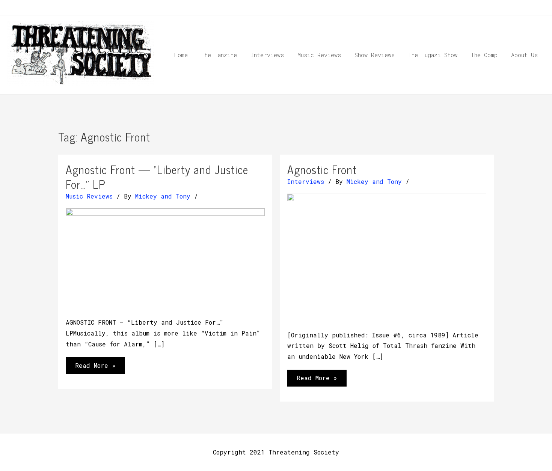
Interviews (305, 181)
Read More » (95, 367)
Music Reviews (89, 196)
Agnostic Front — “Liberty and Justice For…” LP (157, 176)
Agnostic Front (322, 169)
